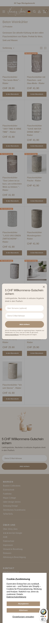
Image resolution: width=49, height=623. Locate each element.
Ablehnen (23, 610)
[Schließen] (44, 287)
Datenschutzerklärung (16, 597)
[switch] (43, 619)
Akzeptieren (23, 604)
